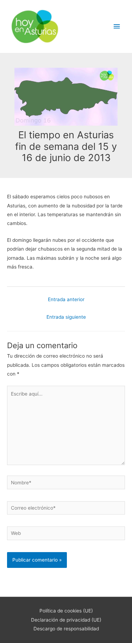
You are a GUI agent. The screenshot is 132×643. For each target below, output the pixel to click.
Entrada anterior (66, 299)
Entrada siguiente (66, 317)
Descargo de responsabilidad (66, 628)
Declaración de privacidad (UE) (66, 620)
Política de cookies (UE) (66, 611)
